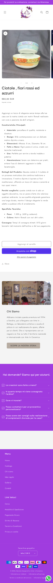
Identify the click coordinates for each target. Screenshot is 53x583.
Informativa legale (40, 578)
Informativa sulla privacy (37, 574)
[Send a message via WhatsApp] (48, 578)
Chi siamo (9, 471)
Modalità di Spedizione (14, 509)
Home (7, 460)
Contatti (8, 488)
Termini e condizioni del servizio (20, 578)
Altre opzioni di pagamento (26, 257)
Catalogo (8, 466)
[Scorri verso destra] (32, 83)
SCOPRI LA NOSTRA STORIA (23, 345)
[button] (5, 12)
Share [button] (7, 264)
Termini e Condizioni (13, 526)
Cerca (7, 504)
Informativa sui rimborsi (18, 574)
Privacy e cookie (11, 531)
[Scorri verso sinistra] (21, 83)
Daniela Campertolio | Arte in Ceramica (29, 571)
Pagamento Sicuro (12, 515)
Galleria (8, 482)
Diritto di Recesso (12, 520)
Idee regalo (9, 477)
